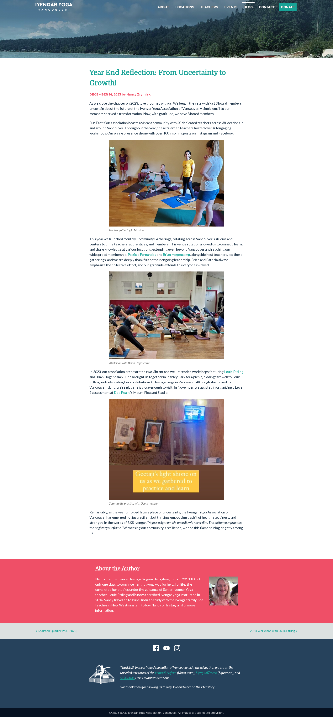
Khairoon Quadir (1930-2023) (57, 630)
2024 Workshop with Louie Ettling (272, 630)
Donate (288, 7)
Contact (267, 7)
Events (230, 7)
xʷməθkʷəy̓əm (166, 672)
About (163, 7)
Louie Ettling (233, 371)
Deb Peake (122, 392)
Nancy (156, 605)
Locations (184, 7)
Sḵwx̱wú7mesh (206, 672)
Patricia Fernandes (142, 254)
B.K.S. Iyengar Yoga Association (53, 7)
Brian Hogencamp (176, 254)
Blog (248, 7)
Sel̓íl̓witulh (127, 678)
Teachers (209, 7)
